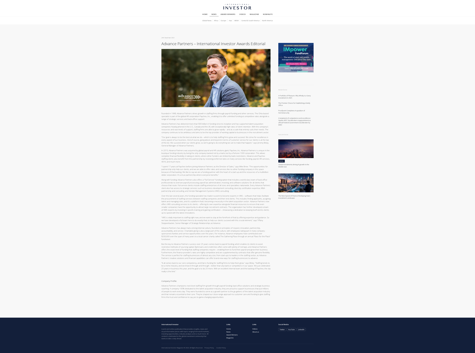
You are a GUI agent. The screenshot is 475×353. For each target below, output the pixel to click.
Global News (206, 20)
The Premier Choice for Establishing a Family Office (294, 104)
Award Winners (228, 14)
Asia (230, 20)
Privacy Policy (209, 348)
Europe (223, 20)
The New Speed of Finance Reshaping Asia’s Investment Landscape (294, 197)
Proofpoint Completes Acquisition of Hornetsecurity (291, 112)
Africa (216, 20)
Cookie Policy (221, 348)
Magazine (254, 14)
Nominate (268, 14)
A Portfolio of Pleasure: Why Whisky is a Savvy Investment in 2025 (294, 97)
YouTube (291, 329)
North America (267, 20)
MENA (236, 20)
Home (205, 14)
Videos (242, 14)
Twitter (282, 329)
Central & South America (250, 20)
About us (255, 332)
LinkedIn (301, 329)
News (215, 14)
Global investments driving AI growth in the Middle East (293, 166)
